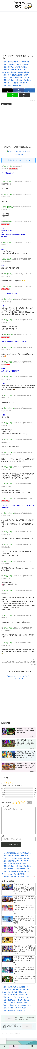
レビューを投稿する (11, 844)
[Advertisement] (18, 33)
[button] (24, 95)
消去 (29, 802)
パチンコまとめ (7, 104)
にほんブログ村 (18, 154)
